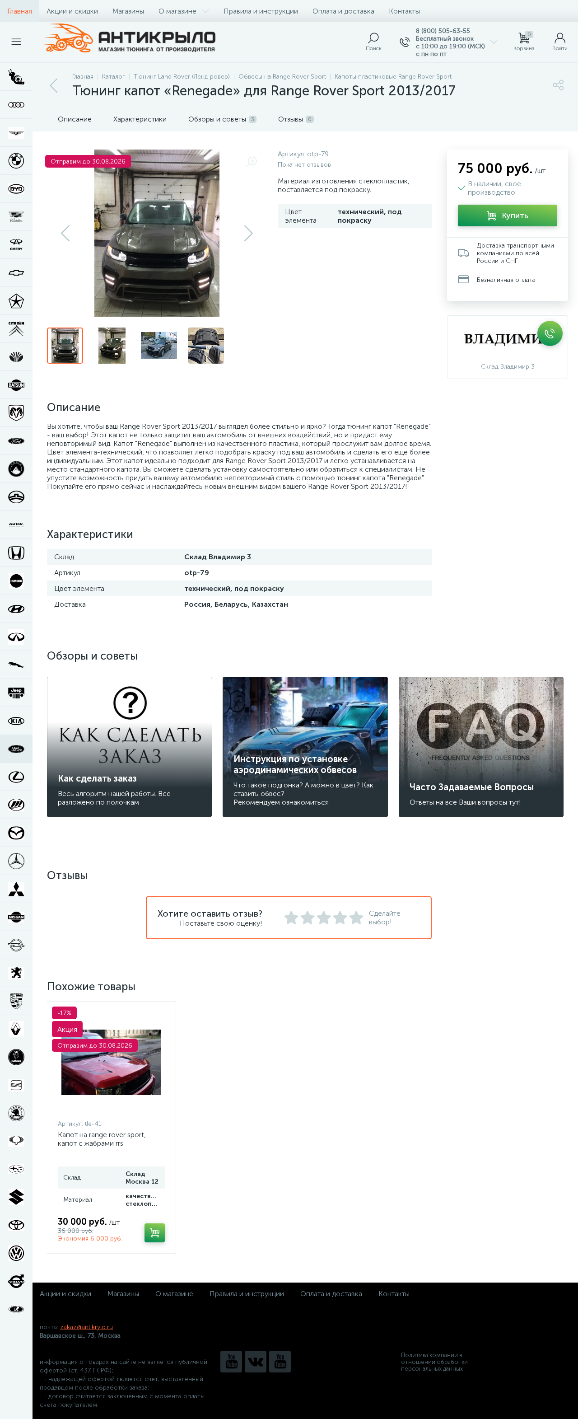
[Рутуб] (280, 1361)
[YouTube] (231, 1361)
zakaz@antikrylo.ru (86, 1327)
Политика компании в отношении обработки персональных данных (434, 1362)
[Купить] (154, 1232)
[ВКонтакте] (255, 1361)
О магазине (177, 11)
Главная (19, 11)
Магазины (128, 11)
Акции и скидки (72, 11)
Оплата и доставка (343, 11)
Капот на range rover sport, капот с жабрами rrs (102, 1138)
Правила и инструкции (261, 11)
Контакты (404, 11)
